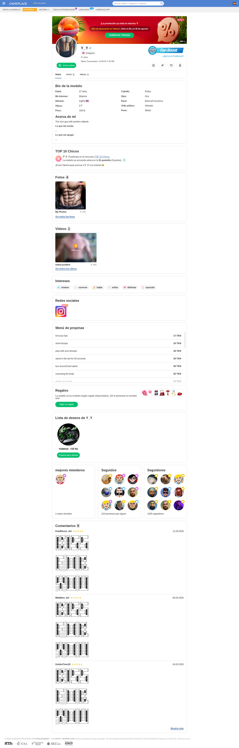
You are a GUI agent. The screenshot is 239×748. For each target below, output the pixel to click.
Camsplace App (103, 10)
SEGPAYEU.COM (68, 739)
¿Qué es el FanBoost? (173, 56)
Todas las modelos (11, 10)
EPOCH (58, 739)
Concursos (84, 10)
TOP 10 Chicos (101, 157)
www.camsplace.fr (43, 739)
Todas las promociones (64, 10)
